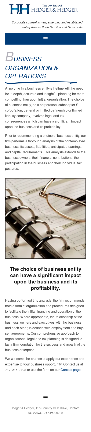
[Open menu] (45, 38)
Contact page (71, 369)
